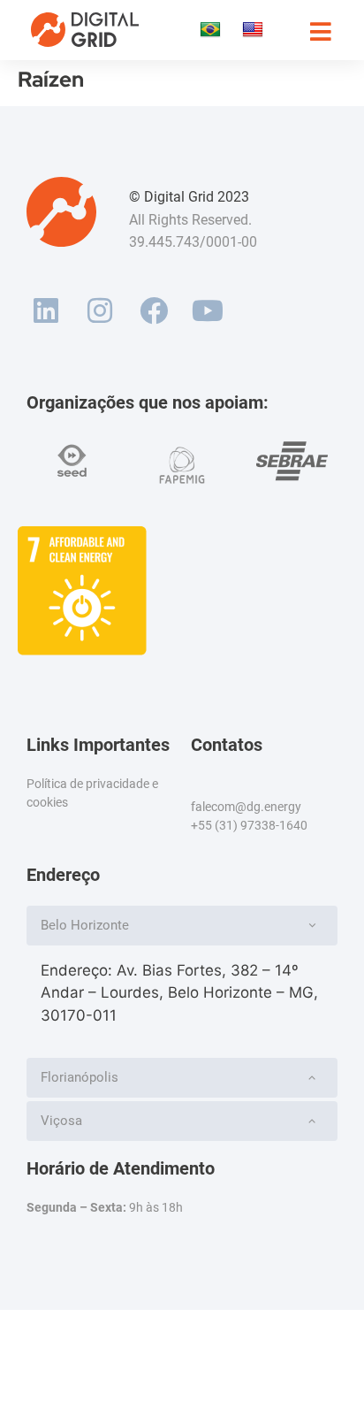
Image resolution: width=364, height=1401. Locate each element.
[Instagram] (100, 311)
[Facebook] (154, 311)
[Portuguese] (212, 30)
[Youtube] (207, 311)
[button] (182, 925)
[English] (254, 30)
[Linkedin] (46, 311)
